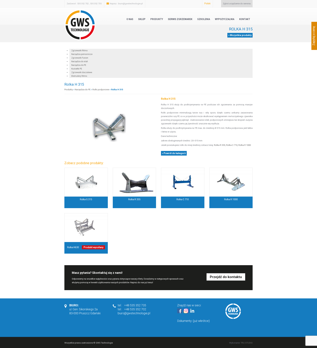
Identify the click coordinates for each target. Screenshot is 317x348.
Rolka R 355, (220, 145)
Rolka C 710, (232, 145)
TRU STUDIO (247, 343)
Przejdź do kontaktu (226, 277)
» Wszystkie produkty (240, 35)
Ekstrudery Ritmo (79, 76)
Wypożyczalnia (224, 19)
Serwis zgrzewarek (180, 19)
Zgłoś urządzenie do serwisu (237, 3)
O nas (129, 19)
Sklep (141, 19)
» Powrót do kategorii (174, 153)
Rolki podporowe (100, 89)
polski (207, 3)
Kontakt (244, 19)
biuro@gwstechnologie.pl (130, 3)
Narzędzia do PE (82, 89)
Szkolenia (203, 19)
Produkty (156, 19)
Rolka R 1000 (244, 145)
